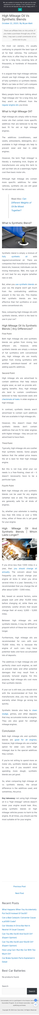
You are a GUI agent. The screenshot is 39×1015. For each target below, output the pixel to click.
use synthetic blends (24, 284)
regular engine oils (10, 105)
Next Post (19, 893)
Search (5, 986)
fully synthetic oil (15, 256)
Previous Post (19, 886)
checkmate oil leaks (11, 399)
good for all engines (25, 740)
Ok (20, 9)
